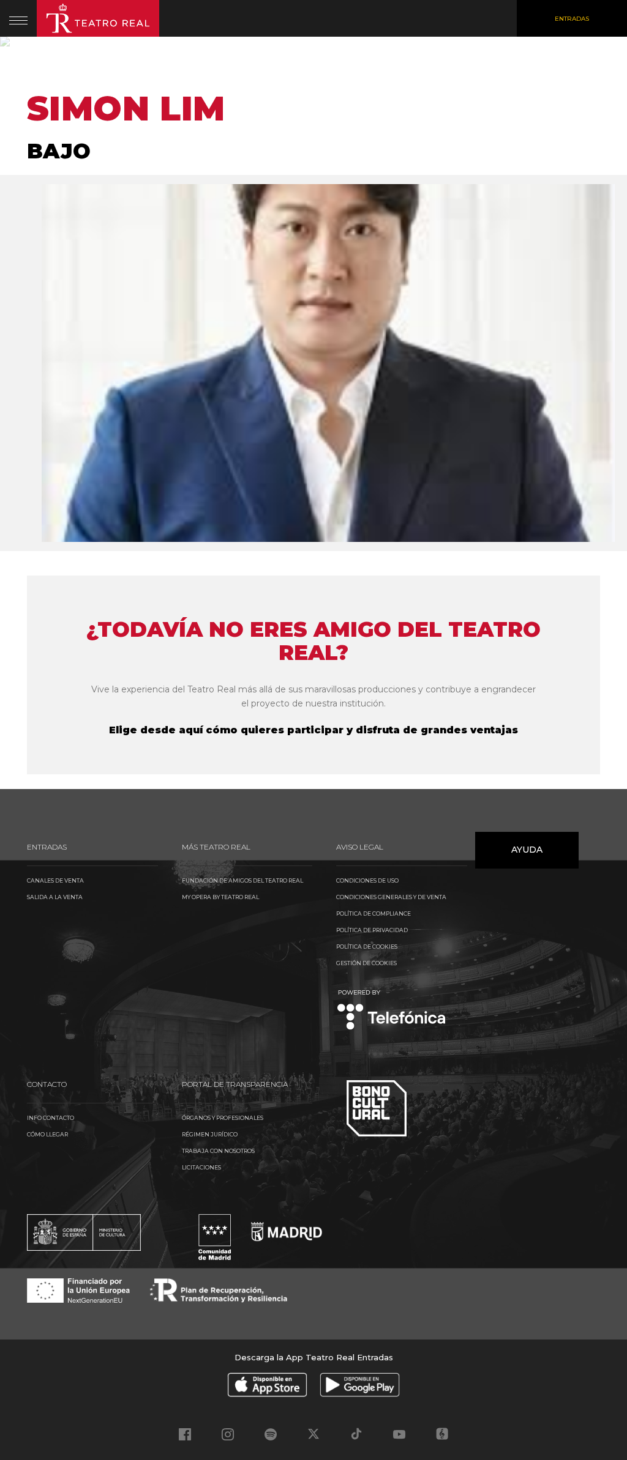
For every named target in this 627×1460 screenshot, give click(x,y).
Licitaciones (201, 1167)
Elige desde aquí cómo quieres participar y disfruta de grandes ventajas (313, 730)
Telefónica (391, 1011)
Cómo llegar (47, 1134)
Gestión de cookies (366, 963)
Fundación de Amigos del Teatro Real (242, 880)
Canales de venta (55, 880)
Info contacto (50, 1117)
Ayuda (527, 849)
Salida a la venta (55, 897)
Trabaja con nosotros (218, 1150)
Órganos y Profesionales (222, 1117)
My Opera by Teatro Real (220, 897)
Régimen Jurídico (210, 1134)
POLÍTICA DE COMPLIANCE (373, 913)
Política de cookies (366, 946)
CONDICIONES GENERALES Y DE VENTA (391, 897)
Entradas (572, 19)
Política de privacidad (372, 930)
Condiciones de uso (367, 880)
